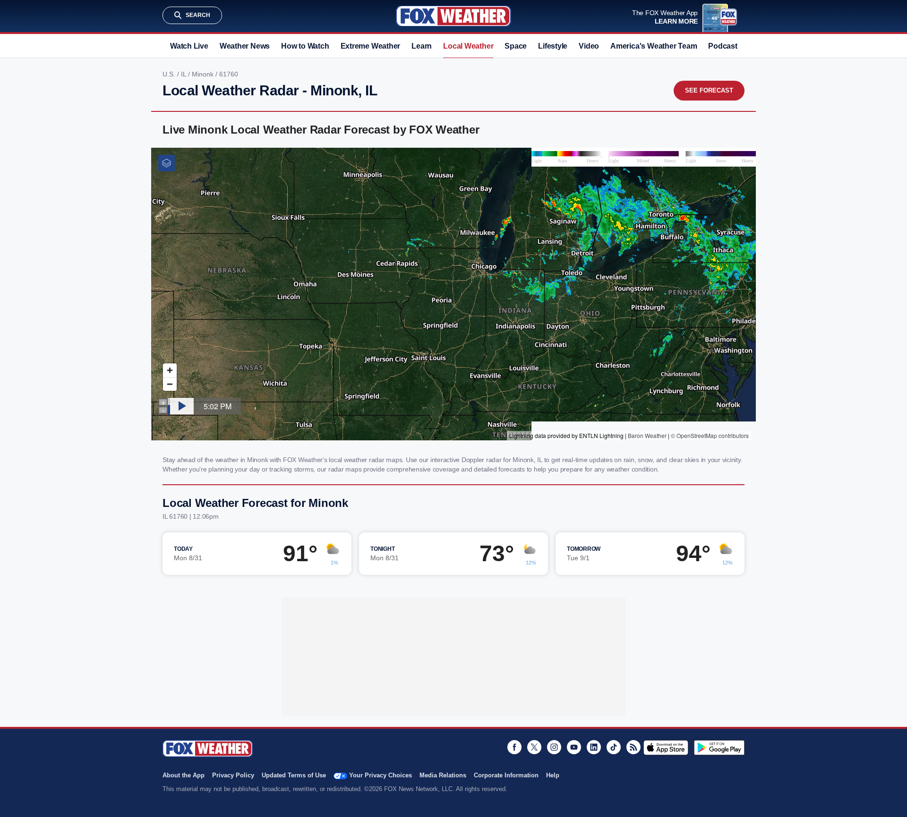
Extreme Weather (371, 46)
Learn (421, 46)
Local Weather (468, 46)
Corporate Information (506, 775)
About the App (184, 775)
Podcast (722, 46)
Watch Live (189, 46)
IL (184, 74)
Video (589, 46)
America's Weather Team (653, 46)
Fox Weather (453, 16)
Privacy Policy (233, 775)
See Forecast (709, 90)
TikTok (614, 747)
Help (552, 775)
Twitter (534, 747)
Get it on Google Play (719, 747)
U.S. (170, 74)
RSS (633, 747)
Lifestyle (552, 46)
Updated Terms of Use (294, 775)
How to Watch (305, 46)
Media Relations (442, 775)
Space (516, 46)
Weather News (245, 46)
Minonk (203, 74)
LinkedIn (594, 747)
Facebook (514, 747)
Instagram (554, 747)
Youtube (574, 747)
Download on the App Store (665, 747)
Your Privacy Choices (380, 775)
